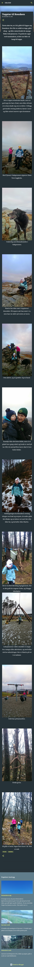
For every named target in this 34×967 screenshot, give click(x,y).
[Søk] (32, 3)
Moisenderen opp (6, 895)
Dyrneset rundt (5, 925)
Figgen (4, 851)
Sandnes (10, 851)
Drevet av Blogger (18, 964)
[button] (3, 20)
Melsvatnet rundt (6, 950)
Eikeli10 (8, 3)
